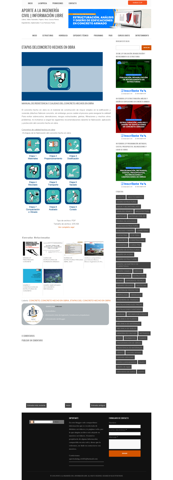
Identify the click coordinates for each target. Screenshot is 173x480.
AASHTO (120, 197)
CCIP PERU (135, 235)
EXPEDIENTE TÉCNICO (80, 35)
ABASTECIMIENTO (135, 197)
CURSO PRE (135, 245)
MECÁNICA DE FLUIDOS (127, 319)
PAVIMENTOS (130, 338)
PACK (110, 35)
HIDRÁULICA (63, 35)
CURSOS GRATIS (124, 35)
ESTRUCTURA (139, 276)
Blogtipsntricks (117, 476)
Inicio (30, 3)
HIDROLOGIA (122, 295)
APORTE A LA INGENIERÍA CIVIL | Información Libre (42, 12)
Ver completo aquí (66, 227)
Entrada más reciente (36, 405)
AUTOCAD (121, 216)
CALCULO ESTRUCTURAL (127, 226)
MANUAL (120, 314)
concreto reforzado (125, 357)
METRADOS (144, 333)
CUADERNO (122, 245)
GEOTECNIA (141, 285)
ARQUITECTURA (142, 211)
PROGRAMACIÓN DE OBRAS (129, 343)
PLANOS (142, 338)
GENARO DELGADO (125, 285)
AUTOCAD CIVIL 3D (137, 216)
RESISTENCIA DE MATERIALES (129, 347)
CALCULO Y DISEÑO (125, 230)
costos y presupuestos (126, 362)
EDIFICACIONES (123, 276)
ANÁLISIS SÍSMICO (124, 211)
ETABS (120, 280)
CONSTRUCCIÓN (137, 240)
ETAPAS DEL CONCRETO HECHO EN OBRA (90, 300)
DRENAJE (138, 271)
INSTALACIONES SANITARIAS (129, 309)
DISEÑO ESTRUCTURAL (127, 259)
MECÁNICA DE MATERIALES (128, 324)
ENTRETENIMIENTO (142, 35)
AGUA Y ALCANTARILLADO (128, 206)
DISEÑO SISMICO (124, 271)
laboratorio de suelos (126, 371)
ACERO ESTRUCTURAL (126, 202)
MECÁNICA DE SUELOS (126, 328)
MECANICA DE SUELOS (137, 314)
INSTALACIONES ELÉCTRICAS (129, 304)
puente (141, 371)
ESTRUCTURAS (47, 35)
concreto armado (134, 352)
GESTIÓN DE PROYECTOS (128, 290)
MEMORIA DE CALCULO (126, 333)
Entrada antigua (98, 405)
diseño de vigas (123, 367)
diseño (142, 362)
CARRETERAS (142, 230)
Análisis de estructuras (126, 221)
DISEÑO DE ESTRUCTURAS (128, 250)
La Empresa (42, 3)
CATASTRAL (122, 235)
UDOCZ (120, 352)
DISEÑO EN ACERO (125, 254)
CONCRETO (34, 300)
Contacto (72, 3)
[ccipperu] (109, 27)
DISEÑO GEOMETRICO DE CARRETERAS (127, 265)
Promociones (57, 3)
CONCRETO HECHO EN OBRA (55, 300)
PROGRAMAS (98, 35)
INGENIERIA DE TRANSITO (128, 300)
